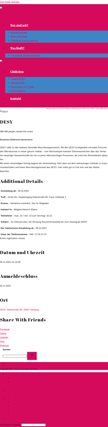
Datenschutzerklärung (14, 363)
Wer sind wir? (12, 374)
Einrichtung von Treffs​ (21, 410)
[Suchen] (32, 356)
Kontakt (9, 418)
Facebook (5, 329)
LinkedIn (4, 337)
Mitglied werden (18, 382)
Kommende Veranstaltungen (24, 394)
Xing (2, 341)
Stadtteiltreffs (17, 402)
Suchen (6, 349)
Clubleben (10, 398)
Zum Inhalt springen (9, 2)
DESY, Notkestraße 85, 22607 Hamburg (19, 309)
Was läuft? (10, 390)
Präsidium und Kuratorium (23, 378)
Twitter (3, 333)
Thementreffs (17, 406)
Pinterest (4, 345)
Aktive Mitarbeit (18, 386)
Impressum (10, 365)
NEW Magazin (17, 414)
